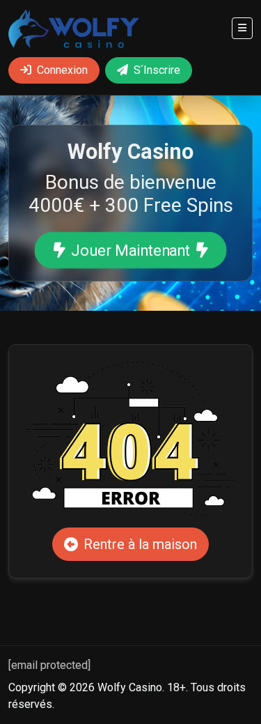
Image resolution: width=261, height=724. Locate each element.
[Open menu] (242, 28)
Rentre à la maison (140, 544)
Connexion (62, 70)
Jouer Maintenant (130, 250)
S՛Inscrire (157, 70)
